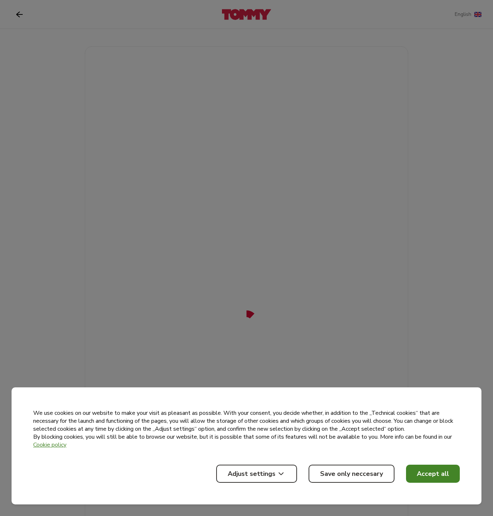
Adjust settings (251, 473)
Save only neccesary (351, 473)
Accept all (433, 473)
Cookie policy (49, 445)
